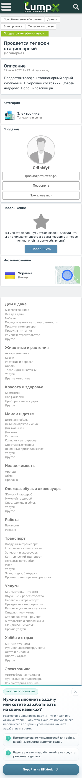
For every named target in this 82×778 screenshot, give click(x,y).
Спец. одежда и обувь (20, 502)
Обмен (9, 475)
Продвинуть (41, 249)
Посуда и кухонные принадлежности (31, 322)
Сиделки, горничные (19, 612)
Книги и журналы (17, 643)
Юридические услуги (20, 625)
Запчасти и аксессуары (21, 552)
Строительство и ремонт (23, 616)
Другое (10, 339)
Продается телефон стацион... (25, 33)
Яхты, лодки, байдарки (21, 573)
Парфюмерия (14, 397)
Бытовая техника (17, 310)
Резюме (10, 529)
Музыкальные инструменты (25, 647)
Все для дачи (14, 314)
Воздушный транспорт (21, 544)
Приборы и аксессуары (21, 401)
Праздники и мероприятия (24, 604)
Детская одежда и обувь (22, 424)
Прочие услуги (15, 629)
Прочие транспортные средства (28, 577)
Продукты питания (18, 330)
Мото (8, 565)
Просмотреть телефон (41, 176)
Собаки (10, 366)
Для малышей (14, 428)
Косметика (12, 392)
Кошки (9, 357)
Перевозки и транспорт (22, 600)
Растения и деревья (19, 361)
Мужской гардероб (18, 498)
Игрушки (11, 436)
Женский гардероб (18, 494)
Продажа (11, 480)
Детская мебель (16, 419)
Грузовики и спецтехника (23, 548)
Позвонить (41, 186)
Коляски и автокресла (20, 440)
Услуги (10, 374)
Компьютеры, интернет (21, 591)
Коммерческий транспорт (23, 556)
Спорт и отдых (15, 656)
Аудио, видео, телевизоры (23, 678)
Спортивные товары (19, 444)
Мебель (10, 318)
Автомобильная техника (22, 674)
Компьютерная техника (21, 683)
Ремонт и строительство (22, 335)
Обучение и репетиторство (24, 596)
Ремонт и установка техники (25, 608)
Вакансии (12, 525)
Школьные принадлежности (25, 449)
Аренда (10, 471)
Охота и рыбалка (17, 652)
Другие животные (17, 378)
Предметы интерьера (20, 326)
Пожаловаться (41, 195)
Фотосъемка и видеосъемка (24, 621)
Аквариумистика (17, 353)
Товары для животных (20, 370)
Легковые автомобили (20, 560)
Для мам (11, 432)
